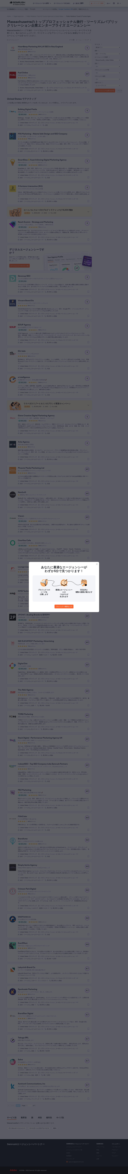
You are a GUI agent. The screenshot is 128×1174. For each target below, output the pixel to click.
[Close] (97, 564)
